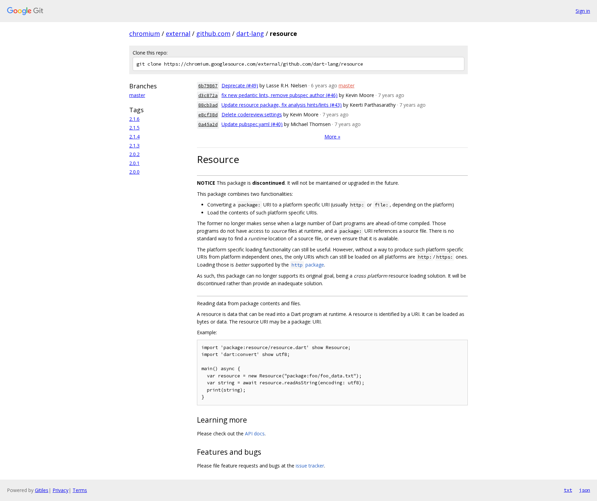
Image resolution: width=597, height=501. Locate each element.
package (308, 264)
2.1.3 (134, 145)
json (584, 490)
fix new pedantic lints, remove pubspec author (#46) (279, 95)
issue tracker (310, 465)
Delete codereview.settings (251, 114)
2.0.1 (134, 163)
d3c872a (208, 95)
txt (568, 490)
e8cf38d (208, 115)
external (178, 33)
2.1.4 (134, 136)
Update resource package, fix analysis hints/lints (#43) (281, 105)
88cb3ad (208, 105)
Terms (80, 490)
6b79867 (208, 86)
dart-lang (250, 33)
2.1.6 (134, 119)
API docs (255, 433)
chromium (144, 33)
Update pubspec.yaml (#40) (252, 124)
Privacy (60, 490)
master (137, 95)
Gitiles (41, 490)
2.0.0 (134, 171)
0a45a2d (208, 124)
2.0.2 (134, 154)
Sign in (583, 11)
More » (332, 136)
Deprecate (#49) (239, 85)
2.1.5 (134, 127)
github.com (213, 33)
